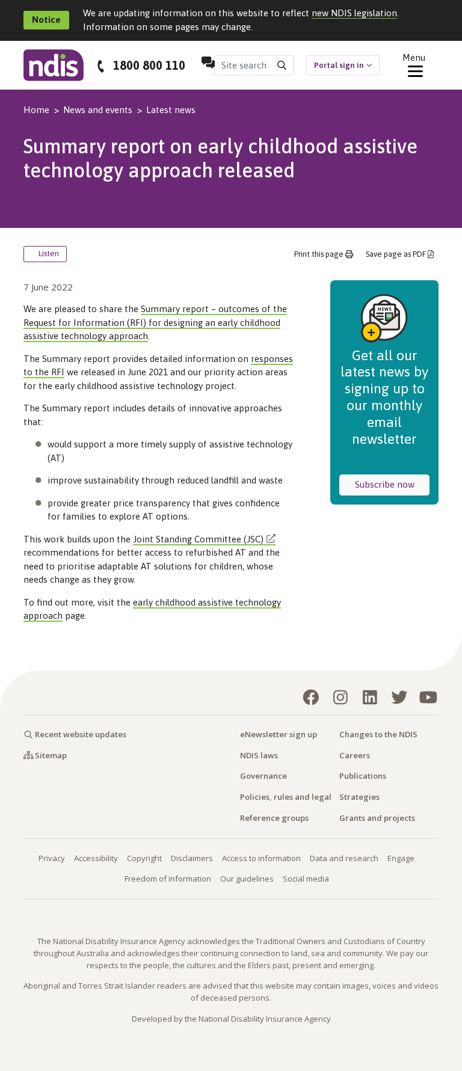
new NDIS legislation (354, 13)
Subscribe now (392, 484)
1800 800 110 (149, 65)
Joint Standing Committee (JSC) (198, 539)
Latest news (171, 110)
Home (36, 110)
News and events (97, 110)
